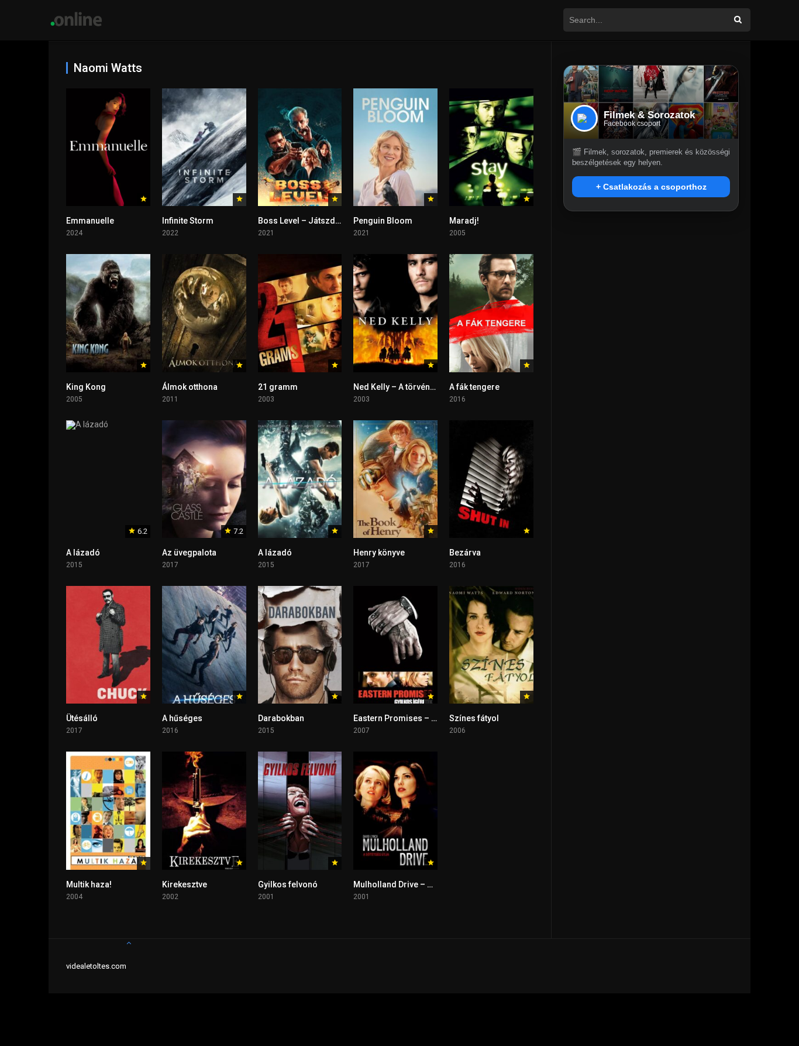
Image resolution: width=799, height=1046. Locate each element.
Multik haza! (89, 884)
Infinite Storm (187, 220)
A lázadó (83, 552)
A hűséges (182, 718)
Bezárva (465, 552)
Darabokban (281, 718)
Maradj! (464, 220)
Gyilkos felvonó (288, 884)
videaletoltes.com (96, 966)
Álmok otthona (190, 387)
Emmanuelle (90, 220)
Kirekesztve (184, 884)
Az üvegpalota (189, 552)
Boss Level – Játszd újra (305, 220)
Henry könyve (379, 552)
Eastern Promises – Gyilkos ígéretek (423, 718)
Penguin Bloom (382, 220)
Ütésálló (82, 718)
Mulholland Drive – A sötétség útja (418, 884)
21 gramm (278, 387)
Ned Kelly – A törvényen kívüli (409, 387)
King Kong (86, 387)
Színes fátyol (474, 718)
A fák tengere (474, 387)
